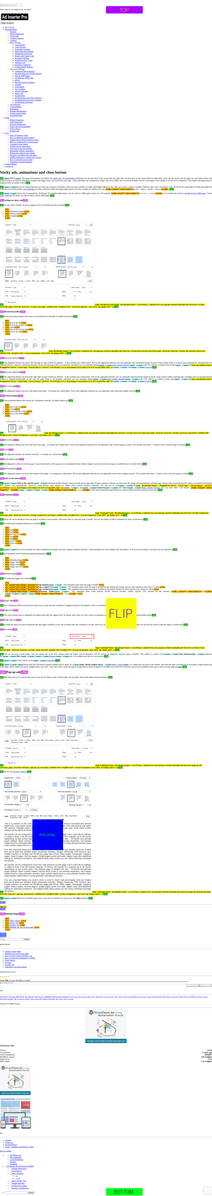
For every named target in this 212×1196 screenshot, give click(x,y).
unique (61, 999)
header (181, 997)
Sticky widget (117, 665)
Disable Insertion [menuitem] (18, 1183)
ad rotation (12, 997)
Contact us (9, 166)
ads (17, 997)
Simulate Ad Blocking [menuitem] (20, 1188)
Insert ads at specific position (21, 149)
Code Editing (20, 45)
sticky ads (57, 178)
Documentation (11, 29)
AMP (36, 997)
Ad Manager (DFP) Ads (24, 78)
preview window (19, 772)
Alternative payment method (21, 162)
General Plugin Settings (24, 67)
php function (21, 999)
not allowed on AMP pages (195, 193)
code (111, 997)
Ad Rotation (19, 87)
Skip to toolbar (5, 1151)
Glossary (13, 40)
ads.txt (17, 80)
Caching (18, 85)
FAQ (7, 133)
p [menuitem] (17, 1176)
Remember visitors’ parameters (22, 151)
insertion (205, 997)
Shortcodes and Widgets (24, 52)
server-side (38, 999)
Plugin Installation (17, 34)
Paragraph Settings (22, 58)
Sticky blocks (15, 129)
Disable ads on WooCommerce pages (24, 140)
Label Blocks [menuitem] (17, 1171)
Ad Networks (15, 104)
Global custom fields (18, 113)
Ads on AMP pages (22, 76)
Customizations (16, 107)
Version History (11, 164)
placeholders (70, 178)
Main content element (150, 488)
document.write (157, 997)
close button (106, 997)
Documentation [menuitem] (16, 1157)
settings (45, 999)
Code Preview (20, 47)
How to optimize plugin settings (22, 138)
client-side (98, 997)
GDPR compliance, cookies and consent (25, 157)
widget (65, 999)
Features (13, 32)
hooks (188, 997)
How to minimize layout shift (21, 160)
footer (169, 997)
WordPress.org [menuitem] (15, 1155)
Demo (7, 118)
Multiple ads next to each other (22, 927)
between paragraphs (75, 997)
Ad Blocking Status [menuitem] (19, 1186)
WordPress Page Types (24, 60)
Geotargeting (20, 96)
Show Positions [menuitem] (18, 1173)
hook (185, 997)
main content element (120, 365)
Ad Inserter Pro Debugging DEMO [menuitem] (20, 1166)
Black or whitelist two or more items (24, 142)
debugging (134, 997)
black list (83, 997)
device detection (142, 997)
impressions (199, 997)
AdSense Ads (20, 63)
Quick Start (14, 36)
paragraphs (10, 999)
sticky (57, 999)
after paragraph (29, 997)
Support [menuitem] (13, 1162)
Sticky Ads (19, 93)
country (115, 997)
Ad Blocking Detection (24, 102)
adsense (21, 997)
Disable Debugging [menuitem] (19, 1169)
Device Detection (21, 91)
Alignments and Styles (23, 54)
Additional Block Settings (25, 71)
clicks (93, 997)
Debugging (14, 109)
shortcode (51, 999)
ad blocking (4, 997)
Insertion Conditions (22, 65)
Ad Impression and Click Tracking (28, 98)
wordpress (71, 999)
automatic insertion (50, 997)
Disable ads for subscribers (20, 146)
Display (52, 656)
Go (199, 985)
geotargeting (174, 997)
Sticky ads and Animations (20, 127)
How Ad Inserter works (19, 135)
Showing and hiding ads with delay (23, 155)
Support (8, 1140)
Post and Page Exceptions (25, 82)
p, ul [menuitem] (18, 1178)
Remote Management (18, 111)
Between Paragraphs (18, 124)
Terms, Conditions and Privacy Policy (19, 1147)
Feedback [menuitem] (13, 1164)
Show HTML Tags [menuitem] (19, 1181)
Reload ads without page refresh (22, 153)
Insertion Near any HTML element (28, 74)
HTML (193, 997)
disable (150, 997)
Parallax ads (14, 131)
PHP (15, 999)
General (148, 367)
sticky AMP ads (6, 195)
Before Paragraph (16, 120)
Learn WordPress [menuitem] (16, 1160)
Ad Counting (20, 89)
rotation (32, 999)
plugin (27, 999)
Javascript (3, 999)
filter (164, 997)
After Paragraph (16, 122)
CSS (119, 997)
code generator (28, 189)
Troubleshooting (16, 116)
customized (51, 660)
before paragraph (63, 997)
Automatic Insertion (22, 49)
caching (89, 997)
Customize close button (19, 144)
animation (41, 997)
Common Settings (17, 38)
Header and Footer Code (24, 56)
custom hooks (126, 997)
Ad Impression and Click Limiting (28, 100)
